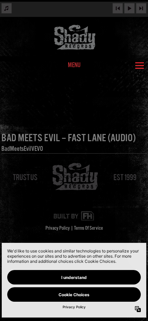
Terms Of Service (88, 228)
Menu (74, 65)
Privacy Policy (57, 228)
